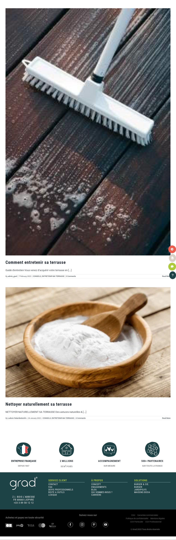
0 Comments (71, 276)
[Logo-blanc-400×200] (23, 477)
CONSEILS (37, 276)
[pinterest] (94, 524)
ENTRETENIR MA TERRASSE (53, 276)
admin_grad (12, 276)
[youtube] (105, 524)
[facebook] (70, 524)
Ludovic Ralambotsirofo (17, 418)
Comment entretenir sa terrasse (36, 262)
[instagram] (82, 524)
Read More (166, 418)
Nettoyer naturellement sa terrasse (39, 404)
